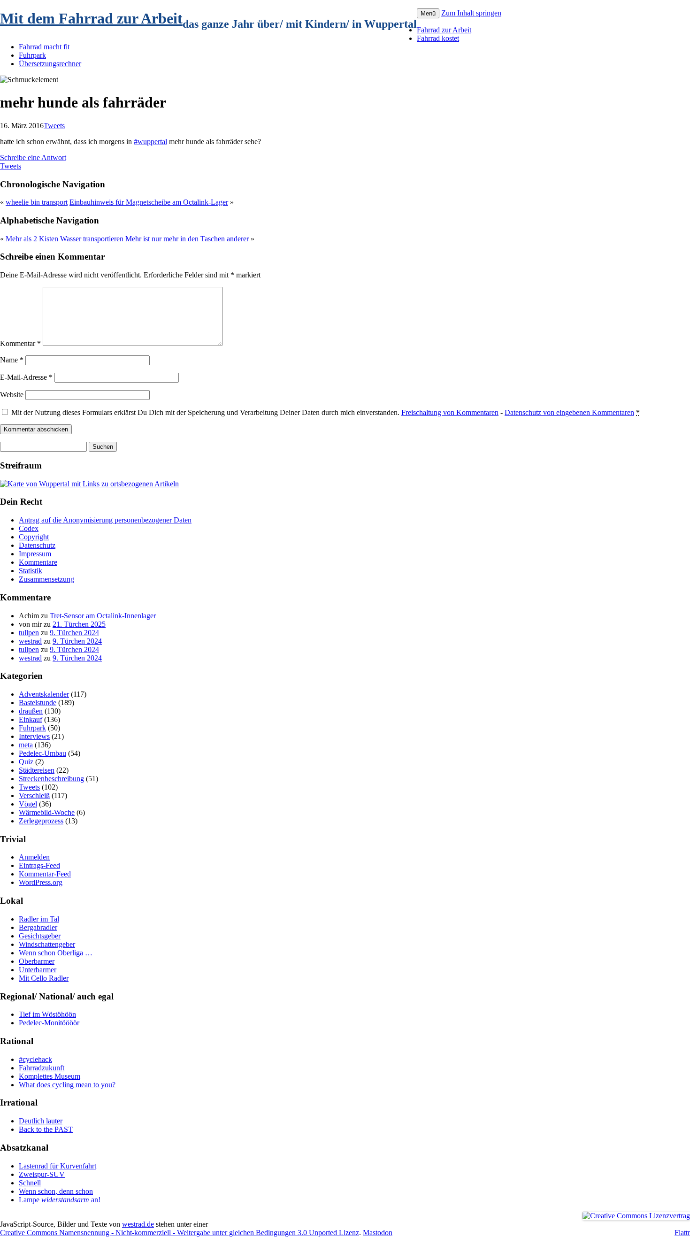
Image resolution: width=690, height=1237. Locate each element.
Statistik (30, 571)
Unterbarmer (37, 970)
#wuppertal (150, 142)
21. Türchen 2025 (79, 624)
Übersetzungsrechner (50, 64)
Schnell (30, 1183)
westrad (30, 641)
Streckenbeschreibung (51, 779)
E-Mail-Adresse (26, 377)
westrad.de (138, 1224)
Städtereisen (36, 770)
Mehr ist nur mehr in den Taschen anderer (187, 239)
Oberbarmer (36, 961)
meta (26, 745)
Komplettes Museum (49, 1076)
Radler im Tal (39, 919)
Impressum (35, 554)
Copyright (34, 537)
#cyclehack (35, 1059)
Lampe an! (59, 1200)
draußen (31, 711)
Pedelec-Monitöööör (49, 1023)
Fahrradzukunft (41, 1068)
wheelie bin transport (37, 202)
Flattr (682, 1233)
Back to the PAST (46, 1129)
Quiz (26, 762)
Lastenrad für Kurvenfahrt (57, 1166)
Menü (428, 13)
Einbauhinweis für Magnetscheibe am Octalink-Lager (148, 202)
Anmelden (34, 857)
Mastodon (377, 1233)
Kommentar (20, 343)
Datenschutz (37, 545)
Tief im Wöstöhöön (47, 1014)
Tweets (54, 126)
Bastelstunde (37, 703)
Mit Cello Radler (44, 978)
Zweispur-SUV (42, 1174)
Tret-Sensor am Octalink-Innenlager (103, 616)
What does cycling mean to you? (67, 1085)
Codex (28, 528)
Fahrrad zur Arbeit (444, 30)
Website (11, 395)
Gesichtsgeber (40, 936)
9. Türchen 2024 (74, 633)
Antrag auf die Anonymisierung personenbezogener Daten (105, 520)
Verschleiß (34, 795)
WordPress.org (40, 882)
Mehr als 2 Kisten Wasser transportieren (64, 239)
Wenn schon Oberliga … (55, 953)
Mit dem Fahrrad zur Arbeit (91, 18)
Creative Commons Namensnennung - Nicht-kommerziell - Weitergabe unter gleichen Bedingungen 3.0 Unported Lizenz (179, 1233)
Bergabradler (38, 927)
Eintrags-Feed (39, 865)
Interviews (34, 736)
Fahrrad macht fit (44, 47)
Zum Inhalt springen (471, 13)
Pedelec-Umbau (42, 753)
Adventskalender (44, 694)
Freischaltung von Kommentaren (449, 412)
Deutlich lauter (40, 1121)
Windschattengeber (47, 944)
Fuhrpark (32, 55)
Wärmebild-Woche (47, 812)
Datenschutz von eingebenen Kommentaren (569, 412)
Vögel (28, 804)
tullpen (29, 633)
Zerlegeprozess (41, 821)
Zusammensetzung (46, 579)
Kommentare (38, 562)
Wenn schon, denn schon (56, 1191)
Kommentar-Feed (45, 874)
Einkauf (30, 719)
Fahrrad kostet (438, 38)
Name (11, 360)
